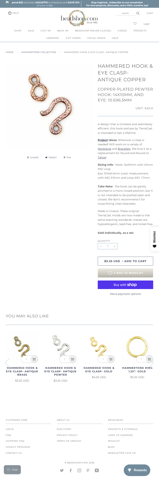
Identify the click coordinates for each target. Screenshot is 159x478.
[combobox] (126, 13)
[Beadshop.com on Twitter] (62, 471)
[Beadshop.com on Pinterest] (88, 471)
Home (10, 52)
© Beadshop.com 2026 (80, 462)
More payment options (125, 294)
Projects (140, 30)
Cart (150, 13)
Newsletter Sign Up (122, 453)
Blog (111, 447)
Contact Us (14, 453)
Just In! (46, 30)
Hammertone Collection (38, 52)
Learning (52, 38)
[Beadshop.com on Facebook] (71, 471)
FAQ (8, 435)
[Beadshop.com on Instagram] (79, 471)
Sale (31, 30)
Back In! (63, 30)
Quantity (104, 241)
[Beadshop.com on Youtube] (97, 471)
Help (15, 13)
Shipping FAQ (15, 441)
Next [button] (149, 363)
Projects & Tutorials (123, 429)
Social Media (96, 38)
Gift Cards (73, 38)
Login (147, 24)
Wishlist (114, 441)
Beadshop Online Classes (93, 30)
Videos (122, 30)
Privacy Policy (67, 435)
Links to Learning (120, 435)
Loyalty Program (18, 447)
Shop (18, 30)
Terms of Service (69, 441)
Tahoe (102, 157)
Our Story (64, 429)
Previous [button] (9, 363)
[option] (45, 4)
